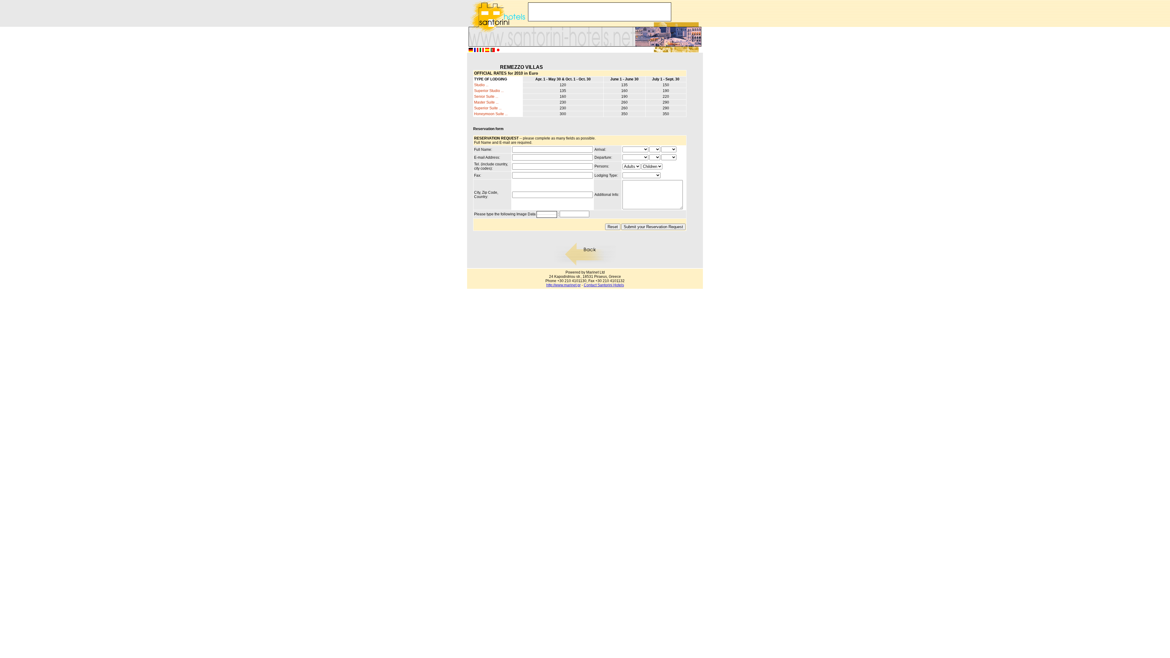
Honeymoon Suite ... (491, 114)
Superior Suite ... (488, 108)
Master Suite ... (486, 102)
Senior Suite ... (486, 96)
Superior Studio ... (489, 91)
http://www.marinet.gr (563, 285)
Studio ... (481, 85)
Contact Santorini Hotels (604, 285)
